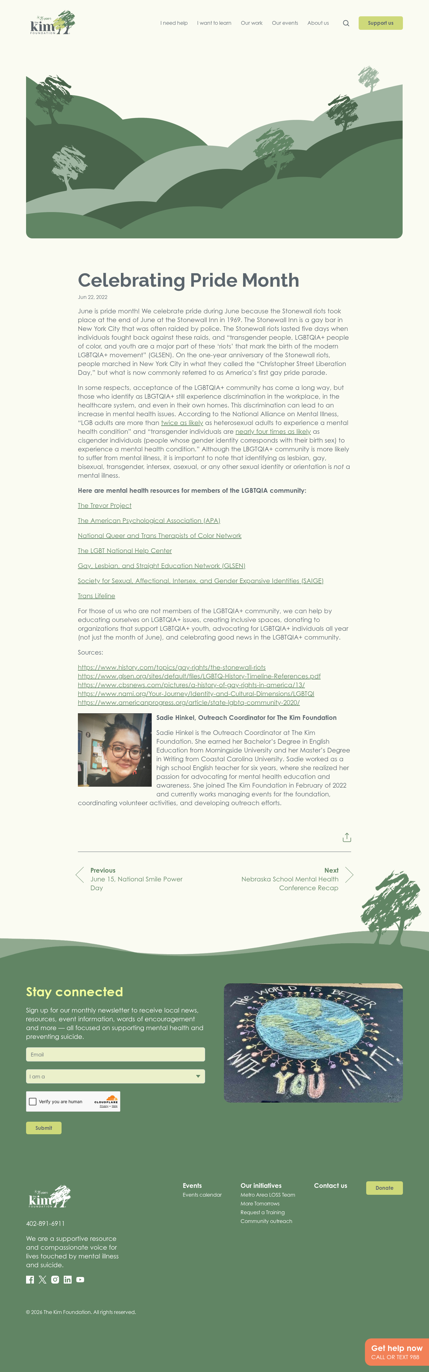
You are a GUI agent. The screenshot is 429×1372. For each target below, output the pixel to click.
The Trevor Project (105, 505)
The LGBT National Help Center (125, 551)
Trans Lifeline (96, 596)
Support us (381, 23)
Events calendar (202, 1195)
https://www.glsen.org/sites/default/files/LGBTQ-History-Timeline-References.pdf (199, 676)
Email (37, 1054)
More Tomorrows (260, 1203)
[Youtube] (80, 1280)
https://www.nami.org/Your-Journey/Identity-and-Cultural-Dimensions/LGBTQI (196, 694)
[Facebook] (30, 1280)
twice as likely (182, 423)
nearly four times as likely (273, 431)
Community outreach (266, 1221)
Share (346, 837)
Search (346, 24)
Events (192, 1185)
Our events (285, 23)
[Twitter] (42, 1280)
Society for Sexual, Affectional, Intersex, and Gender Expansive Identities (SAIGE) (201, 581)
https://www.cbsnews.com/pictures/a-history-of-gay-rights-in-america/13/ (191, 685)
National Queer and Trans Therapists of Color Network (160, 536)
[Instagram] (55, 1280)
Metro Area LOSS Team (268, 1195)
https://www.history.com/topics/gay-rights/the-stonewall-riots (172, 667)
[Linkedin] (68, 1280)
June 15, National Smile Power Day (136, 879)
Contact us (330, 1185)
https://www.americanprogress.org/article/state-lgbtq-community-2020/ (189, 702)
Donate (385, 1188)
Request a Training (263, 1212)
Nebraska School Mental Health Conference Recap (290, 879)
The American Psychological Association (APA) (149, 520)
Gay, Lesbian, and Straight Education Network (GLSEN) (162, 566)
